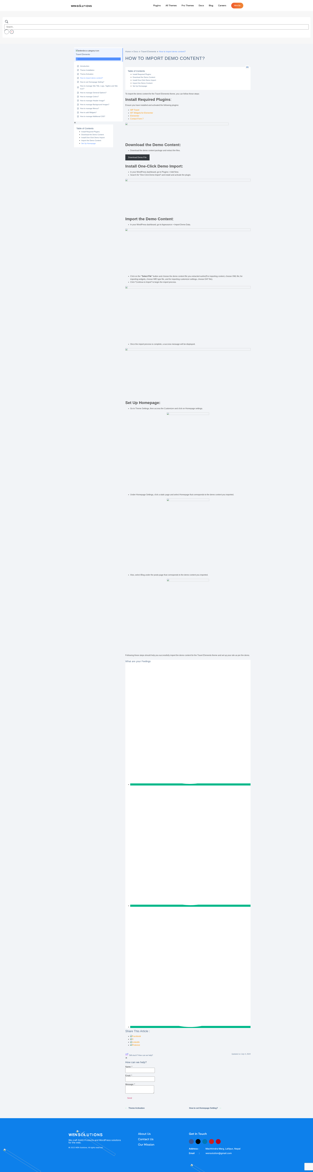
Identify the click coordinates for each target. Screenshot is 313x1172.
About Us (144, 1134)
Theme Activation (137, 1108)
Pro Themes (188, 5)
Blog (211, 5)
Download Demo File (137, 157)
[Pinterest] (218, 1141)
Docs (201, 5)
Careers (222, 5)
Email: (128, 1076)
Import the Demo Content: (91, 140)
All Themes (171, 5)
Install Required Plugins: (90, 132)
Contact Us (145, 1139)
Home (128, 52)
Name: (128, 1067)
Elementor (134, 116)
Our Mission (146, 1144)
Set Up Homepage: (88, 143)
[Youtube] (211, 1141)
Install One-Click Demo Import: (93, 138)
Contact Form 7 (137, 119)
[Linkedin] (204, 1141)
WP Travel (134, 110)
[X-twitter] (198, 1141)
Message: (130, 1084)
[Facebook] (191, 1141)
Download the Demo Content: (92, 135)
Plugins (157, 5)
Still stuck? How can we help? (141, 1055)
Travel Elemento (148, 52)
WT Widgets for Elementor (141, 113)
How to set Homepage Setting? (203, 1108)
